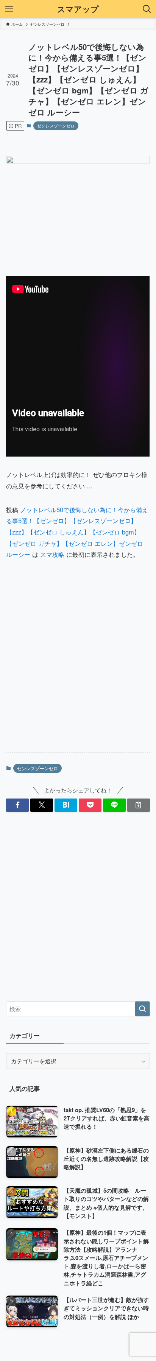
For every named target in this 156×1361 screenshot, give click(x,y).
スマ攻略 (52, 554)
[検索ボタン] (147, 9)
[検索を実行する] (142, 1008)
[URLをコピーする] (138, 805)
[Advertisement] (78, 663)
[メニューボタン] (9, 9)
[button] (17, 805)
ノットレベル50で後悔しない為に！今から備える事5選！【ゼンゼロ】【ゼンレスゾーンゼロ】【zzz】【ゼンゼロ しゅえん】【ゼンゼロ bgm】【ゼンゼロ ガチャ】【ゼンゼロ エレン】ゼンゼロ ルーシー (77, 532)
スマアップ (78, 9)
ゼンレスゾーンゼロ (56, 126)
